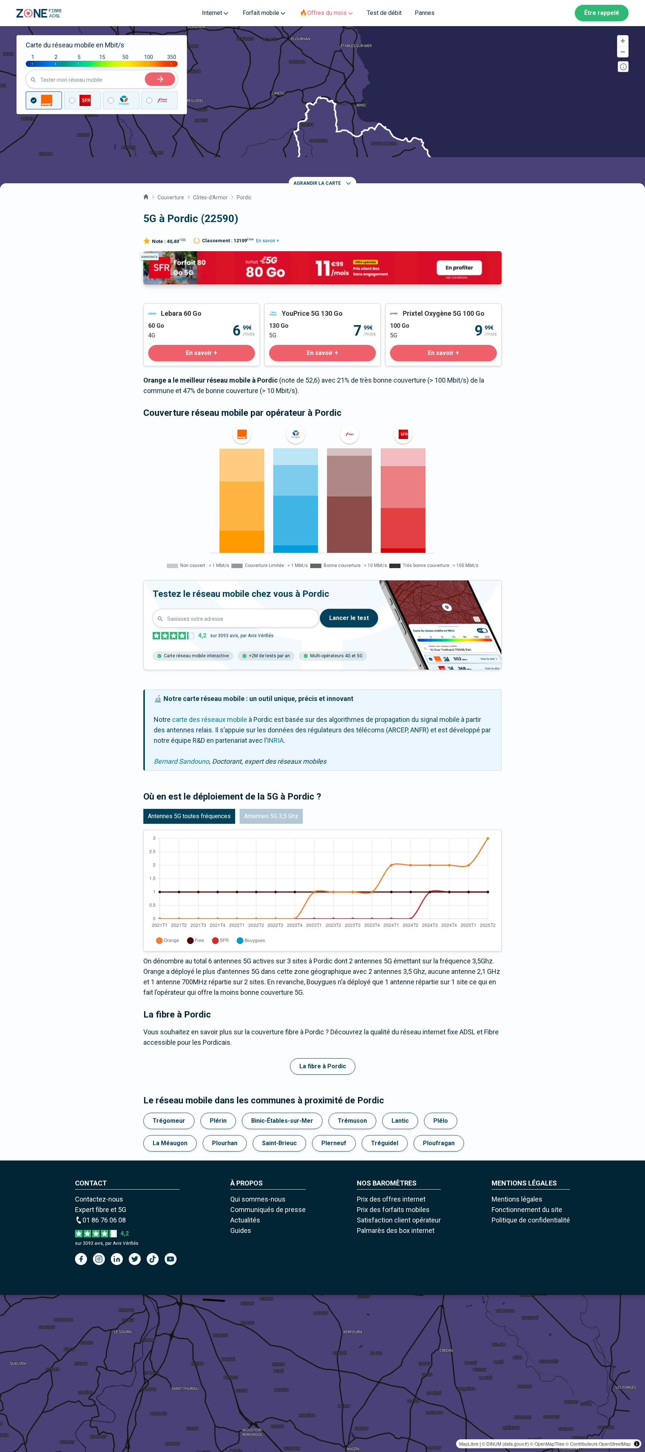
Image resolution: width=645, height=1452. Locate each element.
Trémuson (352, 1120)
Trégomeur (169, 1120)
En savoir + (267, 240)
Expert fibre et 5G (100, 1209)
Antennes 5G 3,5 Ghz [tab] (271, 816)
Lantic (400, 1120)
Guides (240, 1230)
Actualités (245, 1220)
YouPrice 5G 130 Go (294, 309)
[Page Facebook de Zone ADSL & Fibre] (81, 1259)
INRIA (275, 740)
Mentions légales (517, 1199)
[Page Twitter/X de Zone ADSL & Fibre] (135, 1259)
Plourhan (224, 1143)
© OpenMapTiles (547, 1443)
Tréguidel (384, 1143)
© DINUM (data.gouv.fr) (505, 1443)
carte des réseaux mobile (209, 719)
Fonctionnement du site (527, 1209)
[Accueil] (146, 196)
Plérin (218, 1120)
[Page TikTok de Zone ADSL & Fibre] (153, 1259)
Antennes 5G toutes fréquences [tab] (189, 816)
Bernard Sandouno (181, 761)
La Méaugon (170, 1143)
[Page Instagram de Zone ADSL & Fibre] (99, 1259)
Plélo (440, 1120)
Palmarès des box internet (395, 1230)
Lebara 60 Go (163, 309)
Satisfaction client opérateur (399, 1220)
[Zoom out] (622, 51)
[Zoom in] (622, 40)
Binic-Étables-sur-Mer (282, 1120)
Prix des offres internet (391, 1199)
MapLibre (469, 1443)
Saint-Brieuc (279, 1143)
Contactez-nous (99, 1199)
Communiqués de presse (268, 1209)
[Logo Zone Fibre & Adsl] (39, 13)
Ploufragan (439, 1143)
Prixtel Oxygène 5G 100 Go (425, 309)
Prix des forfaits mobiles (393, 1209)
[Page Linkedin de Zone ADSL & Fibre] (117, 1259)
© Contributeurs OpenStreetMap (598, 1443)
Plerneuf (333, 1143)
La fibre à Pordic (322, 1066)
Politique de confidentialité (531, 1220)
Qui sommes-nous (258, 1199)
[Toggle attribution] (636, 1443)
